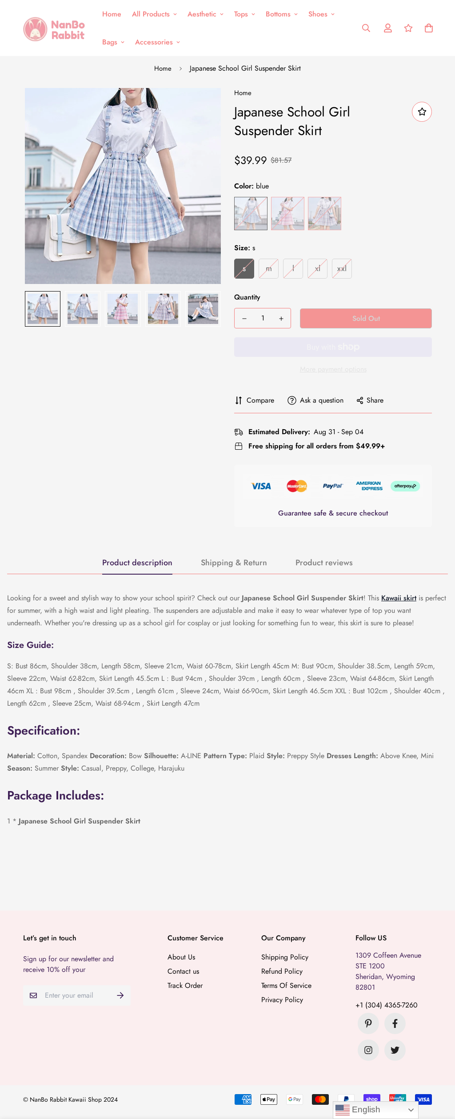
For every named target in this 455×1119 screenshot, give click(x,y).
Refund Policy (282, 971)
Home (111, 14)
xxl (342, 268)
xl (317, 268)
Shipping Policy (284, 957)
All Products (151, 14)
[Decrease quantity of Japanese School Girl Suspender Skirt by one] (244, 318)
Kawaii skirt (398, 598)
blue (250, 213)
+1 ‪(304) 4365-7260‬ (386, 1005)
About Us (181, 957)
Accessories (154, 42)
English (365, 1109)
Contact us (183, 971)
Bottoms (278, 14)
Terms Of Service (286, 985)
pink (287, 213)
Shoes (317, 14)
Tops (241, 14)
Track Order (185, 985)
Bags (109, 42)
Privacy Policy (282, 1000)
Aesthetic (202, 14)
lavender (324, 213)
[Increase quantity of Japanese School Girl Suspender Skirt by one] (281, 318)
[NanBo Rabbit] (56, 28)
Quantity (247, 297)
